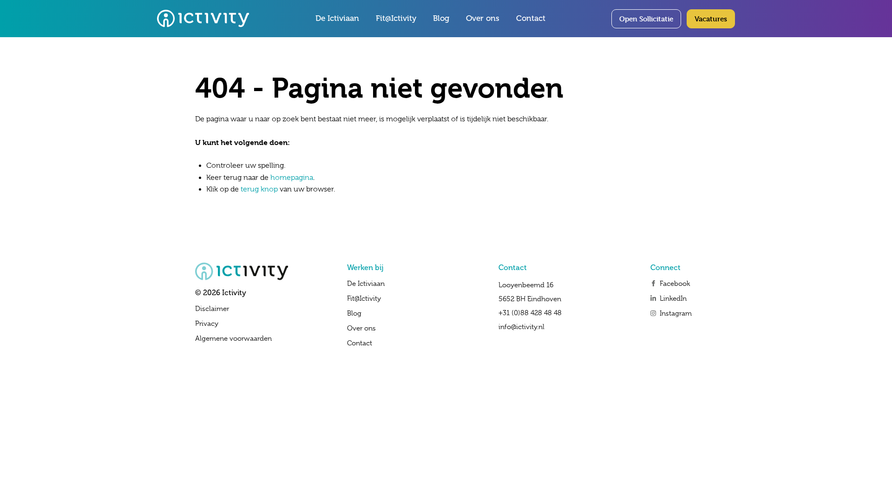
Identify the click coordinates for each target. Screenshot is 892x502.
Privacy (206, 323)
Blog (441, 18)
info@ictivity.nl (521, 327)
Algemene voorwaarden (233, 338)
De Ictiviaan (337, 18)
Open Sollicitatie (646, 18)
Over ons (482, 18)
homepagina (291, 177)
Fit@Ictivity (396, 18)
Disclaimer (212, 308)
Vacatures (711, 18)
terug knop (259, 189)
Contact (530, 18)
